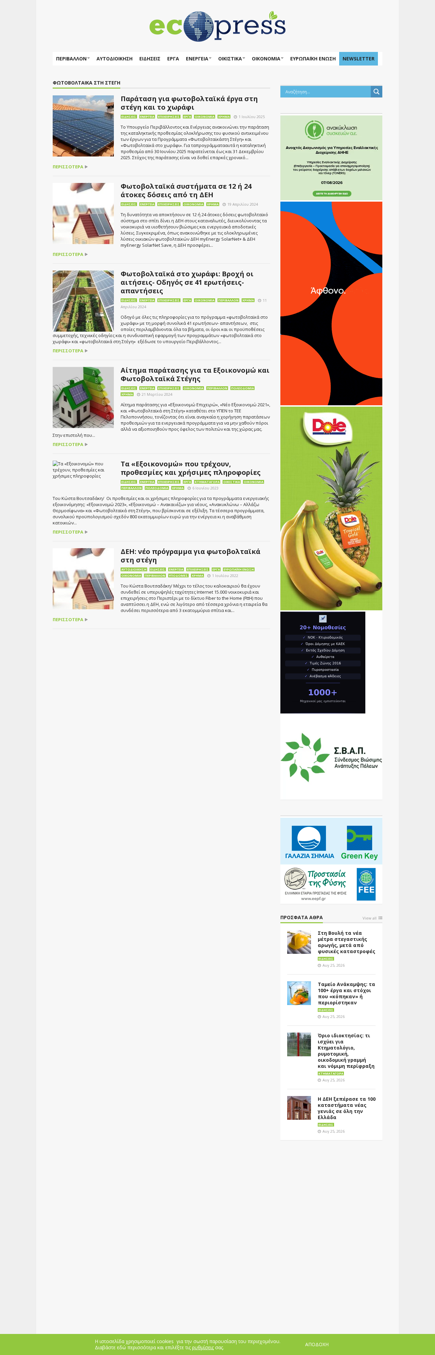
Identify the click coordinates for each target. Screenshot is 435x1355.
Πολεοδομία (242, 388)
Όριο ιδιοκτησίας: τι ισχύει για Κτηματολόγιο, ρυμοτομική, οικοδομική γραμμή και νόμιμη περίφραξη (346, 1050)
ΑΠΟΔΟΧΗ (317, 1344)
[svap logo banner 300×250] (331, 757)
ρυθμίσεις (203, 1347)
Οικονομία (266, 58)
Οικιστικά (230, 58)
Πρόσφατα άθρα (301, 918)
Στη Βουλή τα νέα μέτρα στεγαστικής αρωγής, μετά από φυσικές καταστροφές (346, 942)
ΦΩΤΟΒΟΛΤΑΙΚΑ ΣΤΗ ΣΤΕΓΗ (86, 83)
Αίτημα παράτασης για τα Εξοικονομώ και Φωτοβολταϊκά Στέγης (195, 374)
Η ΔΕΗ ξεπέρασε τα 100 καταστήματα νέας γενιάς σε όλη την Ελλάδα (347, 1108)
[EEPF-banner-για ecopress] (331, 859)
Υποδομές (178, 575)
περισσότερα (68, 167)
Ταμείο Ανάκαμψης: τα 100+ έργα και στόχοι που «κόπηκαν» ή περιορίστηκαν (346, 993)
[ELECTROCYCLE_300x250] (331, 157)
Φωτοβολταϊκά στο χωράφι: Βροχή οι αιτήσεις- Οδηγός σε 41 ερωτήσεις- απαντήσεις (187, 282)
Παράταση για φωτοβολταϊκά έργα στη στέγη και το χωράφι (189, 103)
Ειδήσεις (149, 58)
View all (370, 918)
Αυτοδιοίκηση (115, 58)
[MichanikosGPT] (322, 662)
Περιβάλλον (71, 58)
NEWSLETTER (359, 58)
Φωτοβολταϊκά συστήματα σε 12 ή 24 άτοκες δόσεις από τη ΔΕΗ (186, 190)
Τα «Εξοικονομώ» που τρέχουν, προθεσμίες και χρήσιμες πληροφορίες (191, 468)
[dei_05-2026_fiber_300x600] (331, 303)
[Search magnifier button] (376, 91)
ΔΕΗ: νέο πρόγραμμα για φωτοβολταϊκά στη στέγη (190, 555)
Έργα (173, 58)
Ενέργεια (197, 58)
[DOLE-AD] (331, 508)
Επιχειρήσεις (169, 116)
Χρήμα (224, 116)
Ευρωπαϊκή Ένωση (239, 569)
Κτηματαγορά (207, 482)
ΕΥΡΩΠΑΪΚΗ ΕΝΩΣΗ (313, 58)
